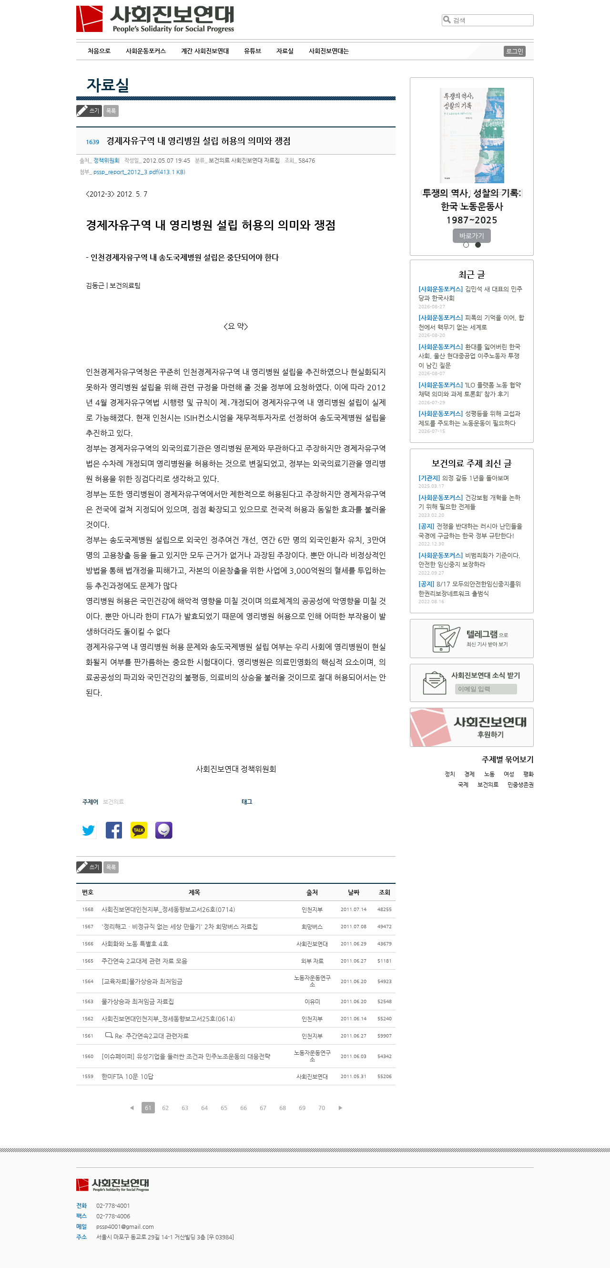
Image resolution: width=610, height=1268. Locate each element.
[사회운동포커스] (440, 289)
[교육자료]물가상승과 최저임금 (142, 981)
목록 (111, 111)
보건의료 (488, 784)
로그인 (514, 51)
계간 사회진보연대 (205, 50)
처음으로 (99, 50)
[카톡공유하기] (138, 830)
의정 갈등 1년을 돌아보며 (475, 478)
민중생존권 (521, 784)
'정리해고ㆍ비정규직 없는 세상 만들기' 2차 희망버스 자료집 (180, 926)
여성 (509, 774)
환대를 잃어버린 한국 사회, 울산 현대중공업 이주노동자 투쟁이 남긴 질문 (469, 356)
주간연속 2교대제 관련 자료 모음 (144, 960)
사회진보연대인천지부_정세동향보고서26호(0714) (168, 909)
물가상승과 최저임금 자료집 (138, 1001)
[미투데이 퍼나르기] (164, 830)
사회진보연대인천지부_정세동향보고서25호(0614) (168, 1018)
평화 (528, 774)
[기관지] (429, 478)
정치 (450, 774)
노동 (489, 774)
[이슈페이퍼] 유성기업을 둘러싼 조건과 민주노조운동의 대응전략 (186, 1056)
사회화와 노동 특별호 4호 (135, 943)
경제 (469, 774)
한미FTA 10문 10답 (127, 1076)
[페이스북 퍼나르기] (113, 830)
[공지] (426, 526)
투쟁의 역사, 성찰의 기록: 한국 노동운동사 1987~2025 (472, 206)
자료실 (108, 85)
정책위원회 (106, 160)
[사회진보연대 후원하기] (471, 727)
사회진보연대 (155, 19)
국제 (463, 784)
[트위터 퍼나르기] (88, 830)
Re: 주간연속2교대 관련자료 (152, 1035)
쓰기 (94, 111)
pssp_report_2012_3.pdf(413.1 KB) (139, 171)
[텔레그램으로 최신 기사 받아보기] (471, 638)
